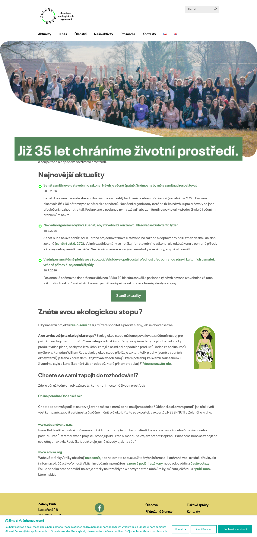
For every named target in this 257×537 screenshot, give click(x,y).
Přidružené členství (159, 511)
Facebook (99, 508)
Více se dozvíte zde (157, 364)
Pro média (128, 34)
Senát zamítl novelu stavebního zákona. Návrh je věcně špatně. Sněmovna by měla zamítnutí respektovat (120, 185)
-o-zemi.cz (83, 325)
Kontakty (149, 34)
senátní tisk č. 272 (69, 243)
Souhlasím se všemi (235, 529)
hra (72, 325)
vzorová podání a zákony (145, 463)
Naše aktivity (103, 34)
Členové (151, 505)
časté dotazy (200, 463)
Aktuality (44, 34)
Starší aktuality (128, 296)
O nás (63, 34)
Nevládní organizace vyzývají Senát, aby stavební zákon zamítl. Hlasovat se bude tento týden (110, 225)
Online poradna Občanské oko (60, 396)
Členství (81, 34)
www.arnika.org (50, 452)
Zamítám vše (203, 529)
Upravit (179, 529)
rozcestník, (93, 458)
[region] (128, 526)
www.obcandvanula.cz (55, 425)
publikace (202, 469)
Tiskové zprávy (197, 505)
